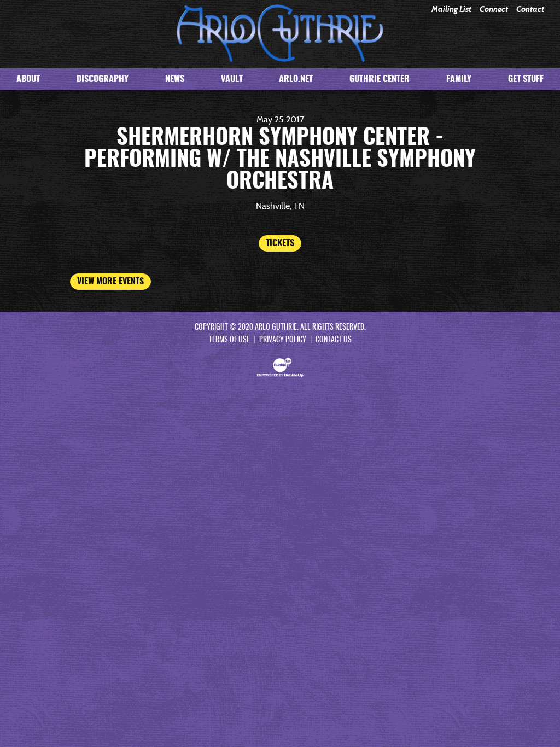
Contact (530, 9)
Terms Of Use (229, 340)
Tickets (280, 243)
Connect (494, 9)
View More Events (110, 281)
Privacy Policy (282, 340)
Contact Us (334, 340)
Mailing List (451, 9)
